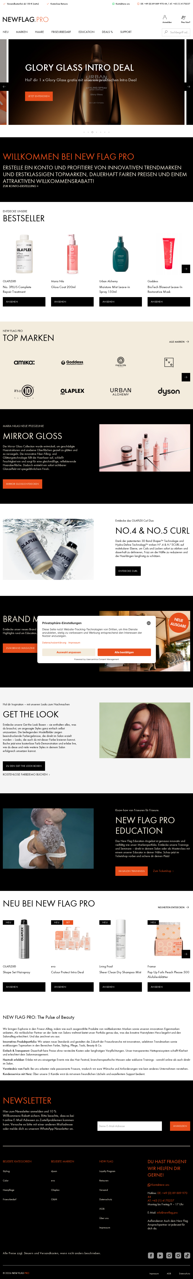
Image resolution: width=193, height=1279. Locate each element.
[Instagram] (169, 1255)
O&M (54, 1199)
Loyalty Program (107, 1171)
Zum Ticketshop (162, 871)
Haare (39, 32)
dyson (54, 1171)
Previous (4, 86)
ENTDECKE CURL (128, 571)
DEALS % (107, 32)
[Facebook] (151, 1255)
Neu (5, 32)
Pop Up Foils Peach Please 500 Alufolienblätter (168, 974)
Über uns (104, 1218)
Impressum (104, 1227)
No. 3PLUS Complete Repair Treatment (17, 289)
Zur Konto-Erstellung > (20, 186)
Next (189, 86)
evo (53, 1180)
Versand (103, 1190)
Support (126, 32)
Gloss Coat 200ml (63, 287)
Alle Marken (177, 341)
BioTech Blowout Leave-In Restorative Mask (165, 289)
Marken (22, 32)
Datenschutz (105, 1199)
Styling (6, 1171)
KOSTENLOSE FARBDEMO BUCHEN (25, 774)
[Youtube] (160, 1255)
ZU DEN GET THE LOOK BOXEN (24, 766)
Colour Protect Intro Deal (67, 972)
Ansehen (12, 301)
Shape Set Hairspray (16, 972)
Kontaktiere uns (122, 3)
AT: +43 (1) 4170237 (180, 3)
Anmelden (180, 1126)
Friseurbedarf (61, 32)
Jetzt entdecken (39, 96)
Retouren (104, 1180)
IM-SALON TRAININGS (132, 871)
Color (5, 1180)
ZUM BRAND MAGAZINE (20, 648)
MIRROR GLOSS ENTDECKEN (22, 484)
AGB (101, 1208)
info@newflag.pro (167, 1212)
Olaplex (55, 1190)
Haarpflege (8, 1190)
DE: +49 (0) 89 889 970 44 (154, 3)
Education (86, 32)
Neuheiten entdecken (171, 907)
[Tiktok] (187, 1255)
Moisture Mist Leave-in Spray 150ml (114, 289)
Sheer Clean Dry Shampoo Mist (120, 972)
